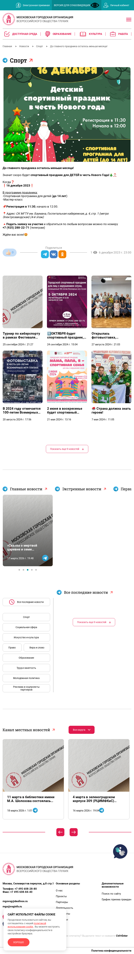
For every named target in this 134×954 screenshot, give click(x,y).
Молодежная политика (26, 678)
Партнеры (62, 902)
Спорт (39, 46)
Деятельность (64, 907)
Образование (26, 657)
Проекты (61, 896)
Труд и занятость (26, 668)
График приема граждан (116, 899)
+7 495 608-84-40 (21, 892)
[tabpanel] (28, 530)
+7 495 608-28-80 (26, 888)
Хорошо (18, 942)
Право (12, 647)
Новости (24, 46)
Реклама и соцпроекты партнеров (26, 688)
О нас (59, 890)
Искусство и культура (26, 637)
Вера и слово (36, 647)
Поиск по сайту (111, 893)
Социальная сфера (26, 627)
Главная (8, 46)
